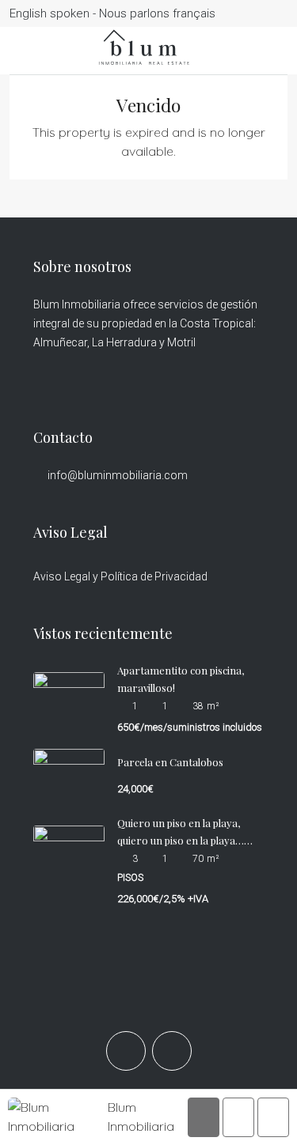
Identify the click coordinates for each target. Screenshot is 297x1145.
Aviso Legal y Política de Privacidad (120, 576)
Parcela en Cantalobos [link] (170, 762)
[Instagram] (172, 1051)
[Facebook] (126, 1051)
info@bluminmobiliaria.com (118, 475)
